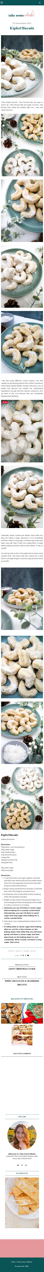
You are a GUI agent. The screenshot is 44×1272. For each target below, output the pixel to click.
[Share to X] (23, 955)
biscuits (19, 951)
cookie (26, 951)
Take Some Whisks (24, 1262)
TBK (27, 1266)
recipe (33, 951)
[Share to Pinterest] (25, 955)
